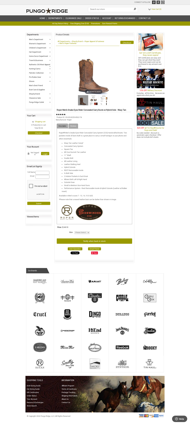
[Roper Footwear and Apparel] (40, 368)
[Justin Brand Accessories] (150, 336)
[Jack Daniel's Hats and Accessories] (122, 336)
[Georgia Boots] (40, 336)
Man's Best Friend (36, 86)
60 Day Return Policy (60, 24)
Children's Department (37, 48)
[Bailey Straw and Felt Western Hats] (122, 286)
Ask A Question (75, 249)
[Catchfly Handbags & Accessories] (150, 286)
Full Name (31, 172)
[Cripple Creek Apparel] (150, 303)
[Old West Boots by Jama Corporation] (95, 352)
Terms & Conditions (69, 389)
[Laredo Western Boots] (40, 352)
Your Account (32, 399)
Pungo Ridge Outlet (36, 102)
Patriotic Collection (36, 73)
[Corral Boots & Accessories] (122, 303)
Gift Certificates (33, 392)
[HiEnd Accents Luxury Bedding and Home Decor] (95, 336)
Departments (55, 18)
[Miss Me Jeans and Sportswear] (67, 352)
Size (71, 232)
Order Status (32, 396)
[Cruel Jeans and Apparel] (40, 319)
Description (62, 126)
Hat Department (35, 52)
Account (106, 18)
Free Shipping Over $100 (79, 24)
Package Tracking (68, 392)
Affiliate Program (68, 386)
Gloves (31, 81)
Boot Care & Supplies (37, 90)
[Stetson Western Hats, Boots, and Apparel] (122, 368)
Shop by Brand (34, 94)
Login (45, 154)
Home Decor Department (38, 56)
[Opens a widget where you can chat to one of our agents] (179, 419)
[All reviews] (61, 115)
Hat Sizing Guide (33, 389)
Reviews (73, 126)
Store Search (32, 406)
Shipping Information (69, 396)
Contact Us (144, 18)
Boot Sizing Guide (33, 386)
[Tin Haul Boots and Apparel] (150, 368)
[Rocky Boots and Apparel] (150, 352)
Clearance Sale (74, 18)
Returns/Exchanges (125, 18)
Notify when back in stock (94, 241)
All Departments (64, 41)
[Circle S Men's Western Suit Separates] (95, 303)
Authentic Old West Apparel (39, 65)
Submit (38, 204)
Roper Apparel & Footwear (94, 41)
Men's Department (36, 39)
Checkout (38, 133)
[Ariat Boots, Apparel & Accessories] (95, 286)
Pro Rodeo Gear (35, 77)
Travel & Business (36, 60)
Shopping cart (40, 122)
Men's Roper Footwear (68, 43)
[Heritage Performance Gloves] (67, 336)
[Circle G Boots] (67, 303)
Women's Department (37, 44)
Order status (92, 18)
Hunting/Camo (34, 69)
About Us (65, 399)
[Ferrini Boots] (150, 319)
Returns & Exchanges (35, 402)
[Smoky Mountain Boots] (95, 368)
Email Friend (94, 249)
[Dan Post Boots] (67, 319)
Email (32, 176)
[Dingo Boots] (95, 319)
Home (42, 18)
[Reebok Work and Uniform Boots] (122, 352)
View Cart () (156, 9)
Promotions (95, 24)
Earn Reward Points (109, 24)
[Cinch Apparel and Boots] (40, 303)
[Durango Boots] (122, 319)
